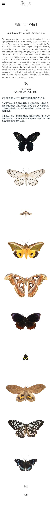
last (26, 486)
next (26, 495)
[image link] (26, 3)
